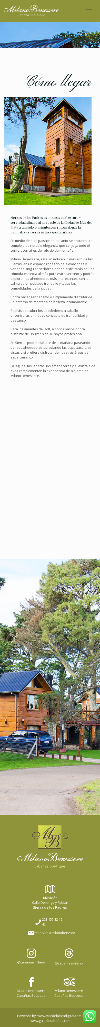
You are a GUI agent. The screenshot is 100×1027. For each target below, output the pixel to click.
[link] (50, 846)
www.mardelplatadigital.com (59, 1015)
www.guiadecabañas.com (51, 1020)
